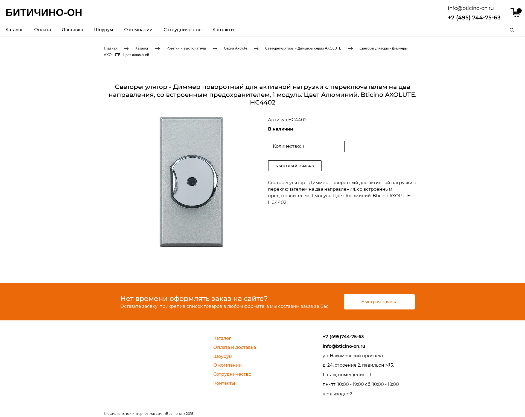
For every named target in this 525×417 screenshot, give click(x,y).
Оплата (42, 29)
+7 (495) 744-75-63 (474, 17)
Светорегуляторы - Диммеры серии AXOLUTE (303, 48)
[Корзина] (515, 12)
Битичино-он (43, 12)
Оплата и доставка (234, 347)
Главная (110, 48)
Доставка (72, 29)
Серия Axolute (235, 48)
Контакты (223, 29)
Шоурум (103, 29)
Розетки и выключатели (186, 48)
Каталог (14, 29)
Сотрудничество (183, 29)
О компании (138, 29)
